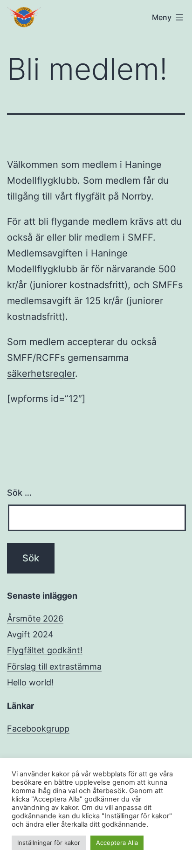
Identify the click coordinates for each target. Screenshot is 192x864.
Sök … (19, 493)
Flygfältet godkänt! (44, 650)
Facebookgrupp (38, 728)
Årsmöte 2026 (35, 618)
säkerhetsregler (41, 373)
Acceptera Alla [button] (117, 842)
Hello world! (30, 682)
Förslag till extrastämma (54, 666)
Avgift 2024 (30, 634)
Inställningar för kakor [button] (48, 842)
